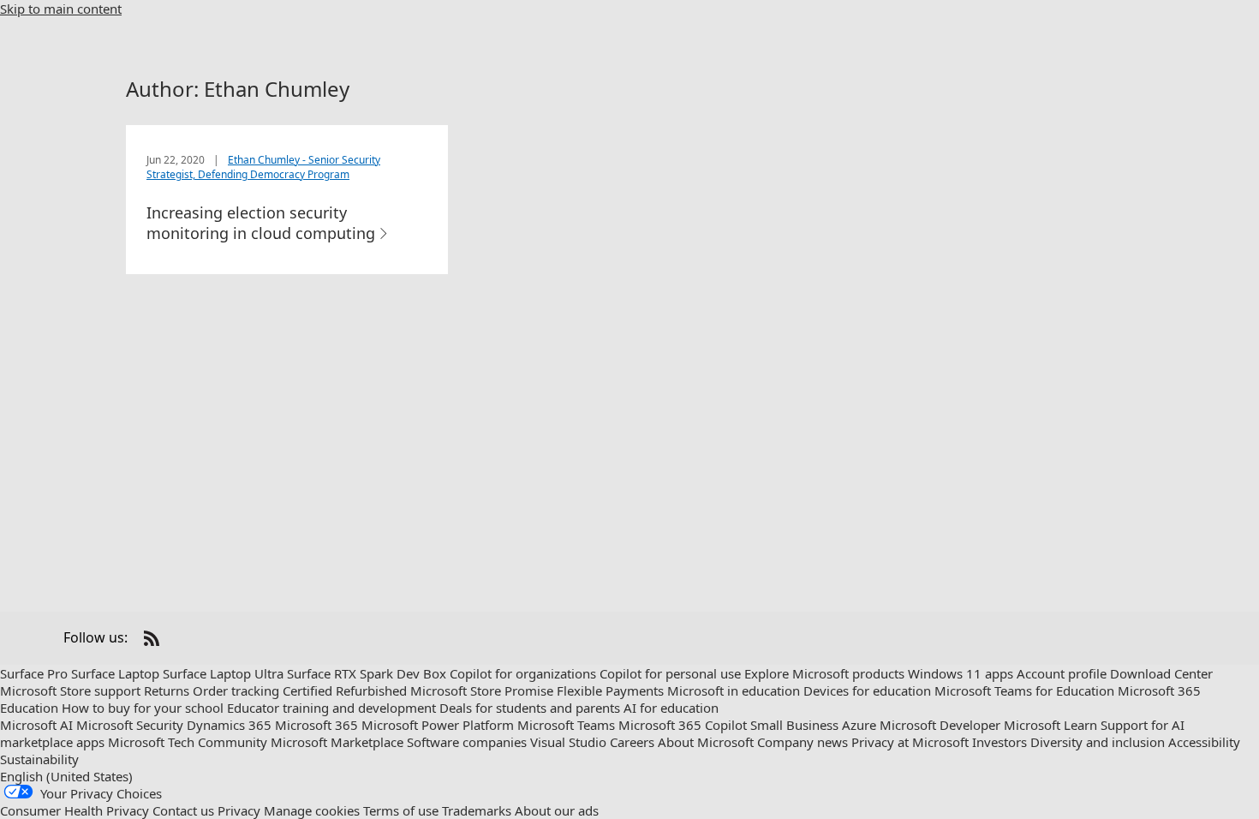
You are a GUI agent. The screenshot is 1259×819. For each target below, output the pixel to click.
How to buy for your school (143, 707)
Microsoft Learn (1050, 724)
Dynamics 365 (229, 724)
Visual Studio (568, 741)
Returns (166, 690)
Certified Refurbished (345, 690)
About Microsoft (706, 741)
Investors (999, 741)
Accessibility (1204, 741)
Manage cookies (312, 810)
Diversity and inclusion (1097, 741)
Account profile (1062, 673)
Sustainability (39, 759)
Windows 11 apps (960, 673)
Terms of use (401, 810)
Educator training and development (331, 707)
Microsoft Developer (940, 724)
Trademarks (476, 810)
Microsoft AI (36, 724)
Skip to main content (61, 8)
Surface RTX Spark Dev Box (366, 673)
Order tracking (236, 690)
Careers (632, 741)
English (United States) (66, 776)
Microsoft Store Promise (481, 690)
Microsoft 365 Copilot (682, 724)
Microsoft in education (733, 690)
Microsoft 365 (316, 724)
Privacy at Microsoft (910, 741)
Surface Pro (34, 673)
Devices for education (867, 690)
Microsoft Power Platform (437, 724)
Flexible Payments (610, 690)
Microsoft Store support (70, 690)
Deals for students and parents (529, 707)
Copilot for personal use (670, 673)
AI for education (671, 707)
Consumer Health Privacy (74, 810)
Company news (802, 741)
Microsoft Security (129, 724)
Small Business (794, 724)
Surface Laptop (115, 673)
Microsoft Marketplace (337, 741)
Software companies (467, 741)
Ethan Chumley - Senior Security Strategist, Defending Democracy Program (263, 167)
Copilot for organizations (523, 673)
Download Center (1161, 673)
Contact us (183, 810)
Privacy (239, 810)
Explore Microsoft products (824, 673)
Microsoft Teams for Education (1024, 690)
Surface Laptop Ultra (223, 673)
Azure (859, 724)
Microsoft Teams (566, 724)
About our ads (557, 810)
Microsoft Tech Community (187, 741)
